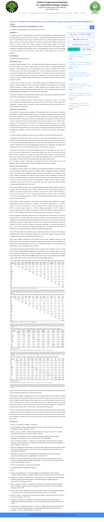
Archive (62, 13)
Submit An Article (81, 39)
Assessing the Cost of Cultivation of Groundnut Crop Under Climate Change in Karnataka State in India (80, 85)
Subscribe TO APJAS (81, 45)
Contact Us (83, 13)
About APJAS (25, 13)
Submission (76, 13)
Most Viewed (86, 49)
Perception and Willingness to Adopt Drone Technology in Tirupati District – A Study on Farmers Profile (80, 95)
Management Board (34, 13)
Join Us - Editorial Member (81, 34)
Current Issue (68, 13)
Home (19, 13)
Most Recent (73, 49)
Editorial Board (43, 13)
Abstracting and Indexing (54, 13)
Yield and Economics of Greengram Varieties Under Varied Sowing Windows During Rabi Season (79, 105)
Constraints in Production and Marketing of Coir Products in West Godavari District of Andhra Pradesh (80, 64)
